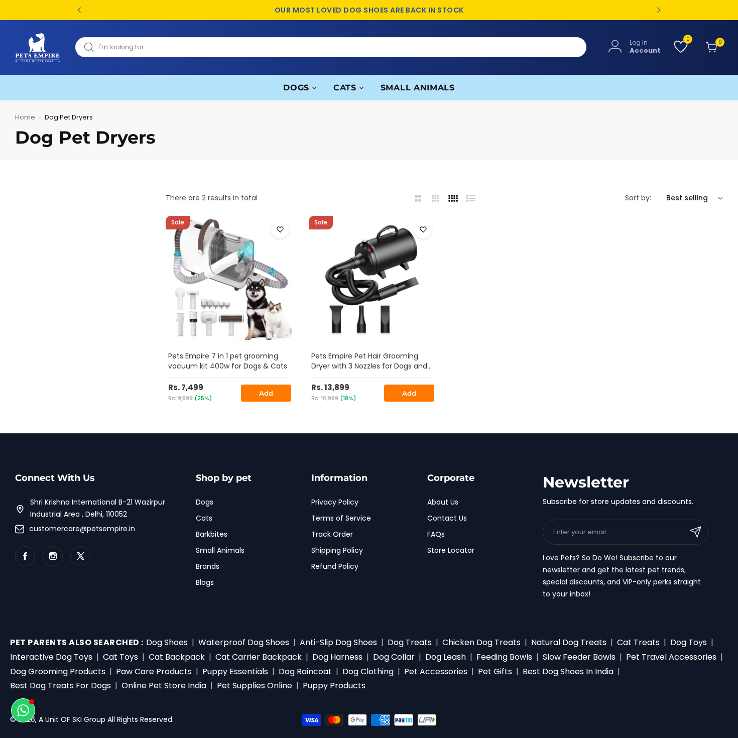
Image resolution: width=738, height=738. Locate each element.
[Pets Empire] (37, 47)
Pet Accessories (435, 671)
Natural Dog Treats (568, 642)
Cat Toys (120, 657)
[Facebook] (25, 556)
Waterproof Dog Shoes (243, 642)
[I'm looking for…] (89, 47)
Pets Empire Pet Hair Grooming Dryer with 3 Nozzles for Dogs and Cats (369, 361)
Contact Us (447, 518)
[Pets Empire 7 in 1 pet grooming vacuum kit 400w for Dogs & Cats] (230, 280)
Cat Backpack (177, 657)
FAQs (436, 534)
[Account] (615, 47)
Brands (207, 566)
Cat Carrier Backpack (258, 657)
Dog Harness (337, 657)
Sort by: (638, 198)
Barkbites (211, 534)
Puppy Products (334, 685)
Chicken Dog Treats (481, 642)
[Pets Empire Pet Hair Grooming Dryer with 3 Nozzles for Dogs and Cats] (373, 280)
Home (25, 117)
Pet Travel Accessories (671, 657)
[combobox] (330, 47)
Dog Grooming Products (57, 671)
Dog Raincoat (305, 671)
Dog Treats (410, 642)
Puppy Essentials (235, 671)
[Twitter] (80, 556)
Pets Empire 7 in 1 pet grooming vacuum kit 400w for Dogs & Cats (227, 361)
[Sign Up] (695, 532)
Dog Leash (445, 657)
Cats (204, 518)
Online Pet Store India (163, 685)
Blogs (205, 582)
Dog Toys (688, 642)
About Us (442, 502)
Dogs (204, 502)
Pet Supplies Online (254, 685)
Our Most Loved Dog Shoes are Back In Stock (369, 10)
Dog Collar (394, 657)
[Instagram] (53, 556)
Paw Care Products (154, 671)
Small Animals (220, 550)
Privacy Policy (334, 502)
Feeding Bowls (504, 657)
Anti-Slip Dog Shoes (338, 642)
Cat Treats (638, 642)
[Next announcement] (658, 10)
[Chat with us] (23, 710)
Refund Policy (334, 566)
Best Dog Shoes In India (568, 671)
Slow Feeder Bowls (579, 657)
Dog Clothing (368, 671)
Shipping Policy (337, 550)
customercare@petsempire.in (82, 529)
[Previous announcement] (79, 10)
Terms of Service (341, 518)
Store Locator (450, 550)
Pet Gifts (495, 671)
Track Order (332, 534)
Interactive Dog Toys (51, 657)
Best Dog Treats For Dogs (60, 685)
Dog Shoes (167, 642)
